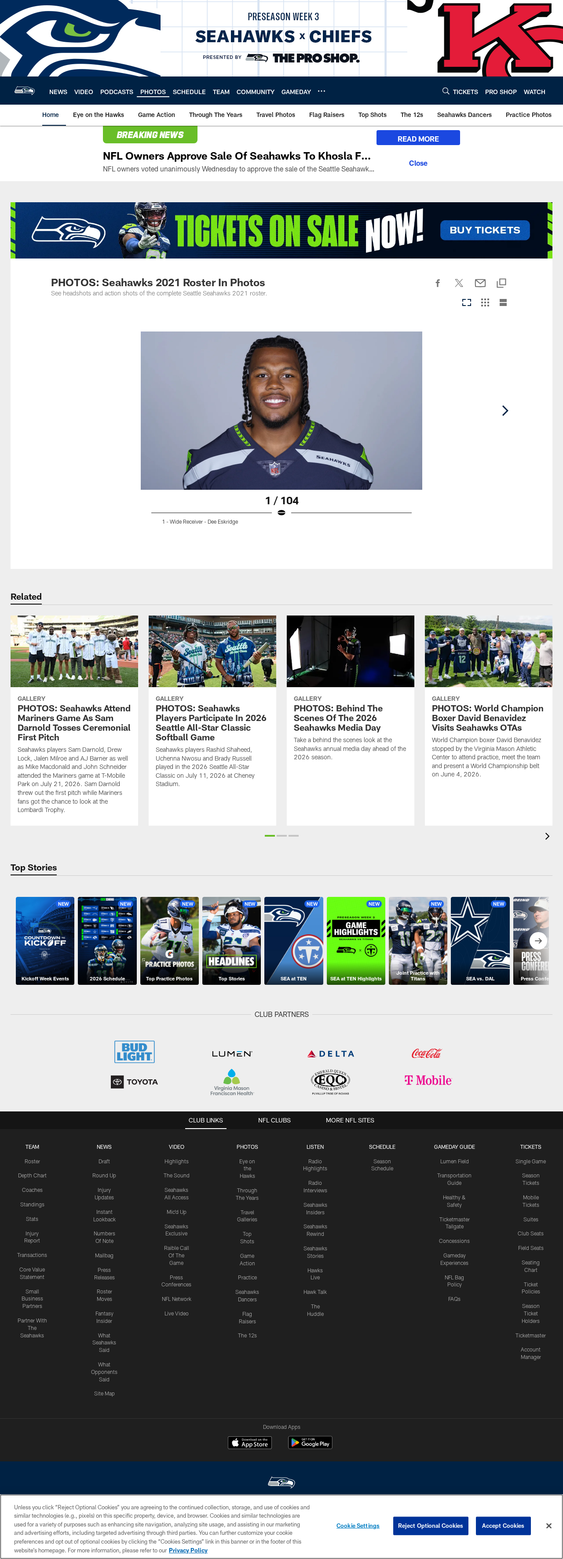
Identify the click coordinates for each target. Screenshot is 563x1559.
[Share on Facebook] (438, 288)
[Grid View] (484, 303)
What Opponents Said (104, 1371)
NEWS (104, 1147)
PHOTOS (247, 1147)
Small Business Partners (32, 1298)
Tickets (530, 1147)
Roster (32, 1161)
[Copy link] (501, 283)
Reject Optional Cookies (431, 1525)
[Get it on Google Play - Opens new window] (310, 1447)
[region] (281, 1526)
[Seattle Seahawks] (281, 1483)
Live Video (177, 1313)
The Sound (177, 1175)
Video (176, 1147)
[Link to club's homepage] (24, 90)
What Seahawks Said (104, 1342)
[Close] (418, 161)
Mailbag (104, 1255)
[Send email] (480, 288)
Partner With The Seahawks (32, 1327)
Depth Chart (32, 1175)
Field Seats (531, 1248)
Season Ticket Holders (531, 1313)
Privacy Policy (188, 1549)
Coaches (32, 1190)
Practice (247, 1277)
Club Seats (531, 1233)
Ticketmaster (530, 1335)
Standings (32, 1204)
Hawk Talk (315, 1292)
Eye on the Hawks (247, 1168)
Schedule (382, 1147)
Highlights (177, 1161)
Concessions (454, 1241)
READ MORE (418, 139)
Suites (530, 1219)
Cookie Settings (358, 1525)
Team (32, 1147)
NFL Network (176, 1299)
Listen (315, 1147)
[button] (270, 836)
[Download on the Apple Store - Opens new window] (249, 1443)
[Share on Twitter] (459, 288)
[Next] (505, 410)
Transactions (32, 1255)
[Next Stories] (538, 941)
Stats (32, 1219)
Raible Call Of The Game (176, 1255)
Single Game (530, 1161)
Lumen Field (454, 1161)
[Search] (446, 91)
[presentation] (548, 837)
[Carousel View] (466, 303)
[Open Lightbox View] (281, 438)
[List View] (503, 303)
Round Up (104, 1175)
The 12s (247, 1335)
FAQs (454, 1299)
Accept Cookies (503, 1525)
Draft (104, 1161)
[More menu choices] (321, 91)
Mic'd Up (176, 1212)
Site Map (104, 1393)
